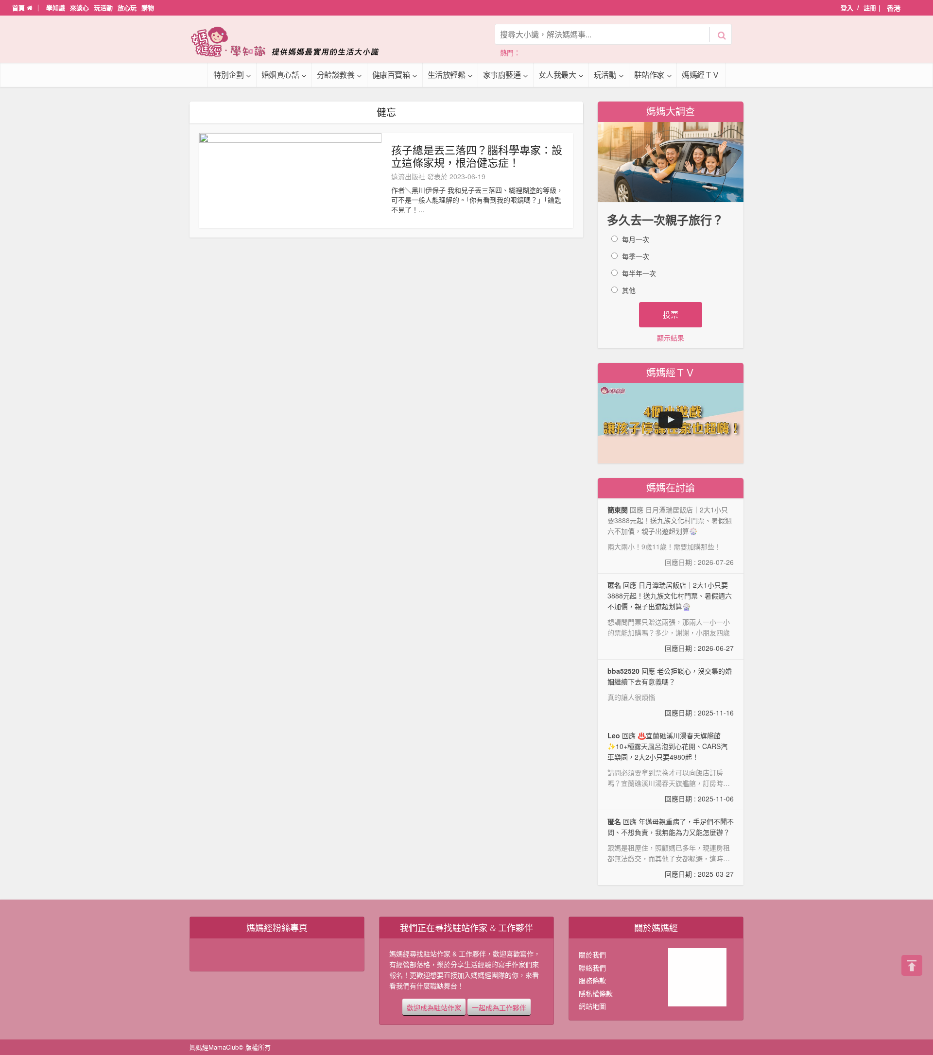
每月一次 (635, 239)
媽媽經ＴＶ (701, 74)
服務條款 (592, 980)
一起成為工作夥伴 (499, 1007)
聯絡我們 (592, 967)
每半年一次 (639, 273)
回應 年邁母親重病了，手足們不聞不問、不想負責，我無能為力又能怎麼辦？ (670, 848)
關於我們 (592, 954)
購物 (147, 7)
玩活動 (103, 7)
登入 (847, 7)
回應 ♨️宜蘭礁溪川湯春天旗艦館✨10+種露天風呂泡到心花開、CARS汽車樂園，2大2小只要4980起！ (670, 767)
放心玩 (127, 7)
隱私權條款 (596, 993)
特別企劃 (228, 74)
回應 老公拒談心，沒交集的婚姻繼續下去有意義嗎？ (670, 691)
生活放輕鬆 (447, 74)
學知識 (55, 7)
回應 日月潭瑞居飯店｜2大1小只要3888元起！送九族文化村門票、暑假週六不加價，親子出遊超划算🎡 (670, 616)
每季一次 (635, 256)
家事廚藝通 (502, 74)
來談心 (79, 7)
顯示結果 (670, 337)
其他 (629, 290)
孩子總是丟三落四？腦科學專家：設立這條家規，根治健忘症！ (476, 156)
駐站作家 (649, 74)
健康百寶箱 (391, 74)
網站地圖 (592, 1006)
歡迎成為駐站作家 (434, 1007)
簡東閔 (617, 509)
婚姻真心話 (280, 74)
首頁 (19, 7)
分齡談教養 (336, 74)
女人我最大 (557, 74)
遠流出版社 (408, 176)
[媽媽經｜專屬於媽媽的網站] (291, 41)
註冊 (870, 7)
